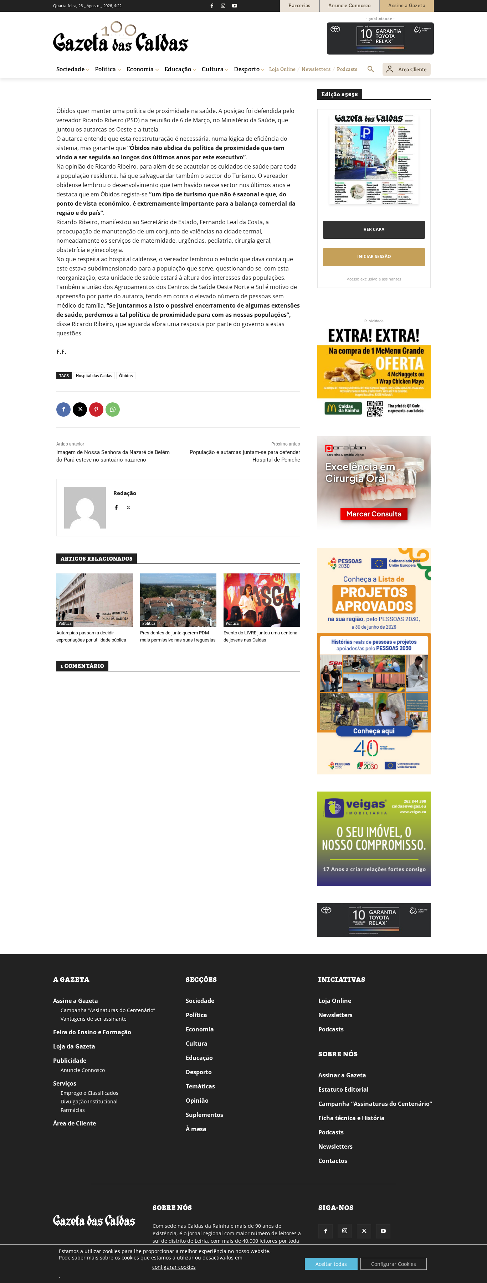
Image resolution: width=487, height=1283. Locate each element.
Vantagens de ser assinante (94, 1018)
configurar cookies (174, 1266)
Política (64, 623)
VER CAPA (374, 229)
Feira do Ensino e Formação (92, 1032)
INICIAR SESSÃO (374, 256)
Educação (199, 1058)
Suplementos (204, 1115)
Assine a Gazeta (75, 1001)
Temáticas (200, 1086)
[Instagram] (223, 5)
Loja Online (334, 1001)
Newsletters (335, 1015)
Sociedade (200, 1001)
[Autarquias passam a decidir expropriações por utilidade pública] (94, 600)
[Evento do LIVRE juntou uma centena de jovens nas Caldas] (262, 600)
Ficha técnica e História (351, 1118)
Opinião (197, 1100)
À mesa (196, 1129)
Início (63, 88)
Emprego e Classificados (89, 1092)
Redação (124, 492)
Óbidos (126, 375)
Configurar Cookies (393, 1264)
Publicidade (69, 1061)
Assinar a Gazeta (342, 1075)
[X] (80, 409)
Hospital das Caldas (94, 375)
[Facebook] (211, 5)
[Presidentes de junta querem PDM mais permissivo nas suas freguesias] (178, 600)
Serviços (64, 1083)
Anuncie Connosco (83, 1070)
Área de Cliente (74, 1123)
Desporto (199, 1072)
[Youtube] (234, 5)
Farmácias (73, 1110)
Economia (200, 1029)
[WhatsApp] (113, 409)
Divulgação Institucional (89, 1101)
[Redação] (85, 508)
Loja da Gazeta (74, 1046)
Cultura (196, 1043)
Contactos (332, 1161)
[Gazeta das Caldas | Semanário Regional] (121, 36)
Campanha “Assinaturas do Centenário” (108, 1010)
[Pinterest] (96, 409)
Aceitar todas (331, 1264)
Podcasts (331, 1029)
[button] (370, 69)
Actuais (80, 88)
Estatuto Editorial (343, 1089)
